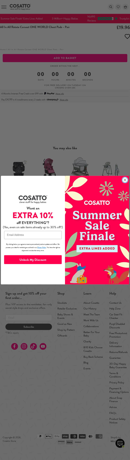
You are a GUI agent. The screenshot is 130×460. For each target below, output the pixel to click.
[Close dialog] (125, 180)
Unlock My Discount (32, 259)
